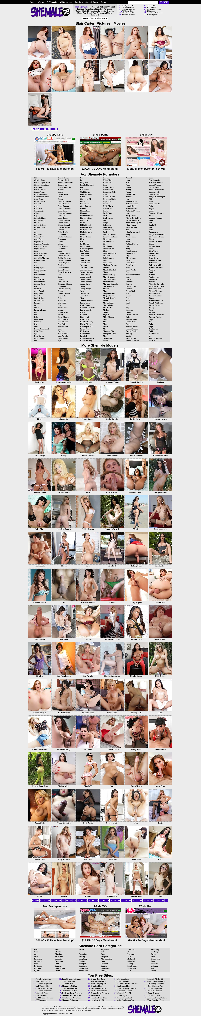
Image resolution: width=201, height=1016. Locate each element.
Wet (152, 968)
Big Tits (37, 971)
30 (148, 901)
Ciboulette (62, 239)
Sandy (128, 336)
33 (159, 901)
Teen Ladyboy (123, 981)
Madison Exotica (110, 265)
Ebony (57, 971)
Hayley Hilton (86, 218)
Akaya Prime (39, 192)
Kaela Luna (85, 303)
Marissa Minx (109, 286)
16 (97, 901)
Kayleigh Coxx (86, 326)
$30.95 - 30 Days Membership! (55, 168)
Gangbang (83, 959)
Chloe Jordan (63, 232)
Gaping (82, 961)
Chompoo (62, 234)
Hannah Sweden (86, 215)
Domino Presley (64, 289)
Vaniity (152, 270)
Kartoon (83, 315)
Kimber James (109, 187)
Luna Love (107, 263)
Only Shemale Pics (155, 986)
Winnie (152, 312)
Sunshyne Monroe (156, 213)
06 (60, 901)
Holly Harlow (86, 227)
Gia (81, 187)
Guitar (83, 208)
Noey (128, 239)
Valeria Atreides (155, 265)
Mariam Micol (109, 282)
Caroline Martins (65, 213)
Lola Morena (108, 258)
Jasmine (83, 265)
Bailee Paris (39, 300)
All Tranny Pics (127, 11)
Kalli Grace (85, 305)
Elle (59, 305)
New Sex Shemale (154, 991)
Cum (57, 963)
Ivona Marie (85, 246)
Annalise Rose (39, 256)
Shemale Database (128, 14)
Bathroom (38, 961)
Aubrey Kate (39, 279)
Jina (82, 298)
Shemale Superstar (128, 9)
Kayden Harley (86, 322)
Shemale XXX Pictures (71, 995)
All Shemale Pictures (154, 9)
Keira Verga (85, 329)
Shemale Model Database (127, 984)
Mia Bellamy (108, 303)
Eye (59, 341)
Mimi (105, 319)
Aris (35, 265)
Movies (41, 2)
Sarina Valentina (156, 182)
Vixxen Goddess (155, 296)
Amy (36, 232)
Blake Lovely (39, 338)
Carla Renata (63, 206)
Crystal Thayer (64, 253)
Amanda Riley (39, 220)
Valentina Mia (155, 260)
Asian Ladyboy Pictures (157, 998)
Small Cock (132, 966)
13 (86, 901)
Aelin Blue (38, 187)
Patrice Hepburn (133, 274)
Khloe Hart (107, 180)
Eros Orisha (63, 326)
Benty (36, 324)
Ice (81, 241)
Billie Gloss (38, 331)
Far (81, 178)
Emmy (60, 315)
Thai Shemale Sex (69, 988)
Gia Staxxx (84, 189)
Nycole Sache (131, 251)
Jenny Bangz (85, 289)
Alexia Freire (39, 201)
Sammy (129, 333)
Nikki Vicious (131, 227)
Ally (35, 215)
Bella (36, 317)
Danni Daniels (63, 270)
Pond (128, 300)
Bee (35, 312)
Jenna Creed (85, 277)
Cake (60, 197)
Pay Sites (79, 2)
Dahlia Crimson (64, 258)
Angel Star (38, 239)
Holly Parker (85, 230)
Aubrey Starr (39, 282)
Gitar (82, 197)
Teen (153, 956)
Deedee (61, 279)
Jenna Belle (85, 274)
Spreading (155, 949)
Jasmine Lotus (86, 270)
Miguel (106, 315)
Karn (82, 312)
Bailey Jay (38, 303)
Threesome (155, 959)
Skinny (130, 963)
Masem (106, 289)
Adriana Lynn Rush (42, 182)
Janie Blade (85, 263)
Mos (105, 336)
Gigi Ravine (85, 192)
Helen (82, 223)
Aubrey (37, 277)
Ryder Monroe (132, 329)
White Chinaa (155, 305)
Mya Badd (107, 338)
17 (100, 901)
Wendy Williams (156, 303)
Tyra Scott (153, 258)
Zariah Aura (154, 333)
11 (78, 901)
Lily (105, 244)
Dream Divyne (64, 293)
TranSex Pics (96, 986)
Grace (82, 201)
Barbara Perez (40, 310)
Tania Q (152, 225)
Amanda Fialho (40, 218)
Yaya (151, 319)
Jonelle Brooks (86, 300)
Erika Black (63, 319)
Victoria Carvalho (156, 284)
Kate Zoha (84, 319)
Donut (60, 291)
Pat (127, 272)
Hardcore (83, 966)
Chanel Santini (64, 225)
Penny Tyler (131, 286)
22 (119, 901)
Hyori (82, 239)
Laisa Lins (107, 208)
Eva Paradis (63, 336)
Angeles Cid (38, 241)
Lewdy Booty (108, 230)
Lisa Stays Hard (109, 253)
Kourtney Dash (109, 199)
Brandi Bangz (63, 178)
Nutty (128, 248)
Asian (36, 952)
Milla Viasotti (108, 317)
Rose (128, 324)
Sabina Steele (131, 331)
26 (133, 901)
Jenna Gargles (86, 279)
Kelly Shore (85, 333)
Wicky (152, 307)
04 (53, 129)
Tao (150, 227)
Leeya (105, 223)
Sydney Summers (156, 218)
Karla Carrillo (86, 310)
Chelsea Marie (64, 227)
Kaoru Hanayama (87, 307)
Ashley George (40, 270)
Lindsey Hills (108, 248)
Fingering (83, 954)
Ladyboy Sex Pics (98, 1000)
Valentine (153, 263)
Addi (36, 178)
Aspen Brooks (39, 274)
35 (167, 901)
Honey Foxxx (85, 237)
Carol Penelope (64, 211)
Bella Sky (37, 322)
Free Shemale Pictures (155, 13)
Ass (35, 954)
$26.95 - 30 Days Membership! (55, 940)
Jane (82, 258)
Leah (105, 215)
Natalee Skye (131, 201)
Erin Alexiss (63, 322)
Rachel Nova (131, 322)
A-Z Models (52, 2)
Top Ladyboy (123, 995)
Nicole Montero (132, 220)
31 (152, 901)
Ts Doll (152, 256)
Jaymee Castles (86, 272)
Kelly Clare (85, 331)
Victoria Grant (155, 289)
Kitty (105, 194)
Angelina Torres (40, 246)
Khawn (106, 178)
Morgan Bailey (109, 333)
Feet (80, 952)
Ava (35, 286)
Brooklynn (62, 185)
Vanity (152, 272)
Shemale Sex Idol (124, 998)
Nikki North (131, 225)
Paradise (129, 265)
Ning (128, 234)
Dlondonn (62, 286)
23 (122, 901)
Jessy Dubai (85, 296)
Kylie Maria (108, 206)
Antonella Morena (41, 258)
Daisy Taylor (63, 263)
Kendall (83, 336)
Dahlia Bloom (63, 256)
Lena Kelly (107, 227)
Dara (60, 277)
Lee (104, 220)
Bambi (36, 307)
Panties (104, 966)
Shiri (151, 199)
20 (111, 901)
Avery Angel (39, 291)
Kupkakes (107, 201)
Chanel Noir (63, 223)
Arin (35, 263)
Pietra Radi (130, 291)
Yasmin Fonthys (155, 317)
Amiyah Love (39, 227)
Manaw (106, 267)
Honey (83, 234)
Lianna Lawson (109, 234)
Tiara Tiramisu (155, 241)
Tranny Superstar (154, 988)
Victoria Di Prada (156, 286)
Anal (36, 949)
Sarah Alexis (154, 180)
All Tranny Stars (128, 7)
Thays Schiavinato (157, 234)
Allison (36, 213)
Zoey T (152, 341)
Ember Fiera (63, 307)
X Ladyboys (151, 7)
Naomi (128, 192)
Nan (127, 182)
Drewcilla (62, 296)
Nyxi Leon (130, 253)
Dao (59, 274)
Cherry (61, 230)
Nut (127, 246)
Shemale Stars (152, 6)
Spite (151, 206)
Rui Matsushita (132, 326)
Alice (36, 206)
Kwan (105, 204)
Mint (105, 324)
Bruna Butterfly (64, 187)
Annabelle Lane (40, 253)
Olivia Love (131, 258)
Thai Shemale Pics (128, 13)
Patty (128, 277)
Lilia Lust (107, 239)
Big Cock (37, 968)
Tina (151, 248)
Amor (36, 230)
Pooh (128, 303)
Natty (128, 213)
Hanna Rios (85, 211)
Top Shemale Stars (98, 988)
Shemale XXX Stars (70, 986)
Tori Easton (154, 253)
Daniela (61, 265)
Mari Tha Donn (109, 279)
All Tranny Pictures (155, 984)
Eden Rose (62, 300)
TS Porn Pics (67, 984)
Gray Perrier (85, 206)
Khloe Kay (107, 182)
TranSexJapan (153, 995)
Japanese (105, 949)
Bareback (38, 959)
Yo (150, 322)
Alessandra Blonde (41, 197)
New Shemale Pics (98, 981)
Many (105, 272)
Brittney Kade (63, 180)
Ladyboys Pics (123, 986)
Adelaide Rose (39, 180)
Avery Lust (38, 293)
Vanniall (152, 274)
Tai (150, 223)
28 (141, 901)
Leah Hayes (108, 218)
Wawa (151, 298)
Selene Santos (154, 187)
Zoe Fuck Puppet (156, 338)
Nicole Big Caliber (133, 218)
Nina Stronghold (132, 232)
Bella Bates (38, 319)
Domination (60, 968)
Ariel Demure (39, 260)
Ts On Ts (154, 963)
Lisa (105, 251)
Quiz (128, 317)
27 (137, 901)
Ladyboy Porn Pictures (72, 993)
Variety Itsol (154, 277)
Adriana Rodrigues (41, 185)
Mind (105, 322)
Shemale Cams (91, 2)
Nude (103, 961)
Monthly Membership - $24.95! (146, 168)
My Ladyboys (123, 979)
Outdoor (104, 963)
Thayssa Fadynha (156, 237)
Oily (127, 256)
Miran (105, 326)
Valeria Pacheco (156, 267)
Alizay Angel (39, 211)
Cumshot (58, 966)
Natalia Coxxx (132, 204)
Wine (151, 310)
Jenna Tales (85, 284)
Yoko (151, 324)
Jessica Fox (85, 293)
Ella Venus (62, 303)
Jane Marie (85, 260)
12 (82, 901)
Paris (128, 267)
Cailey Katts (63, 194)
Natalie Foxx (131, 206)
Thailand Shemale (125, 991)
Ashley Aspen (39, 267)
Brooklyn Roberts (65, 182)
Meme (105, 300)
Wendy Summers (156, 300)
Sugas (151, 208)
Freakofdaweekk (87, 185)
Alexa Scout (38, 199)
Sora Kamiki (154, 204)
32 (156, 901)
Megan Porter (109, 293)
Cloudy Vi (62, 248)
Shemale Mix (96, 995)
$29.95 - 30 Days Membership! (100, 940)
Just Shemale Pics (69, 991)
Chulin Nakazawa (65, 237)
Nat (127, 199)
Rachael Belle (131, 319)
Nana (128, 185)
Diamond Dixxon (65, 284)
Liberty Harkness (110, 237)
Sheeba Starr (154, 194)
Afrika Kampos (40, 189)
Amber (36, 223)
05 (56, 129)
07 (64, 901)
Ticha (151, 244)
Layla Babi (107, 213)
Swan (151, 215)
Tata (151, 230)
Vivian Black (154, 293)
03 (49, 129)
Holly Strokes (86, 232)
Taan (151, 220)
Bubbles (61, 189)
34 (163, 901)
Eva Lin (61, 331)
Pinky (128, 296)
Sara (151, 178)
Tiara (151, 239)
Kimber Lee (108, 189)
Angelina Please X (41, 244)
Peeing (104, 971)
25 (130, 901)
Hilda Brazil (85, 225)
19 (108, 901)
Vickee (152, 282)
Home (32, 2)
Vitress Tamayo (155, 291)
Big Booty (38, 966)
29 (144, 901)
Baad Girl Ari (39, 298)
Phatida (129, 289)
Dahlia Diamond (64, 260)
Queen (128, 312)
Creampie (59, 961)
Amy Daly (38, 234)
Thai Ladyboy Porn (155, 1000)
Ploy (128, 298)
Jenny (82, 286)
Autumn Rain (39, 284)
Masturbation (106, 959)
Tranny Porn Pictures (100, 993)
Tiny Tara (153, 251)
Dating (103, 2)
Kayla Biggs (85, 324)
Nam (128, 180)
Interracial (83, 971)
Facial (81, 949)
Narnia (129, 197)
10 (75, 901)
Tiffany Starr (154, 246)
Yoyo (151, 326)
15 (93, 901)
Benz (36, 326)
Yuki (151, 331)
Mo (104, 329)
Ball (35, 305)
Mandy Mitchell (109, 270)
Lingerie (104, 956)
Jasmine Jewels (86, 267)
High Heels (83, 968)
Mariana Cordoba (110, 284)
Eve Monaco (63, 338)
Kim (105, 185)
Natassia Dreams (133, 211)
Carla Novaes (63, 204)
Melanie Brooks (109, 298)
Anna (36, 251)
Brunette (58, 959)
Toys (153, 961)
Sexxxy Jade (154, 192)
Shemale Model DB (155, 979)
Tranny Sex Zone (98, 979)
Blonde (58, 952)
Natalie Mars (131, 208)
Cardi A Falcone (64, 201)
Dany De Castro (64, 272)
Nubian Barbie (132, 244)
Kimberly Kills (109, 192)
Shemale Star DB (124, 993)
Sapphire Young (132, 341)
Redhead (131, 959)
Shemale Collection (70, 1000)
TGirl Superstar (152, 14)
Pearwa (129, 284)
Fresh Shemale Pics (99, 991)
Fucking (82, 956)
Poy (127, 307)
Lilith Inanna (108, 241)
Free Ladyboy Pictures (126, 988)
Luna (105, 260)
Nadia (105, 341)
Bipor (36, 333)
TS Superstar (151, 11)
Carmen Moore (64, 208)
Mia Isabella (108, 305)
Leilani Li (107, 225)
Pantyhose (105, 968)
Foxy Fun (84, 182)
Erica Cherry (63, 317)
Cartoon (61, 215)
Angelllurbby (39, 248)
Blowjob (58, 954)
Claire (60, 244)
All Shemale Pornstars (71, 998)
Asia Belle (38, 272)
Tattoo (153, 954)
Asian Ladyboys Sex (125, 1000)
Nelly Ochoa (131, 215)
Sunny (151, 211)
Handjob (82, 963)
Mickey (106, 310)
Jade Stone (84, 253)
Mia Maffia (107, 307)
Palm (128, 260)
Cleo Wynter (63, 246)
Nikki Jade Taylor (133, 223)
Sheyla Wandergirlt (157, 197)
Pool (129, 952)
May (105, 291)
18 (104, 901)
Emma (60, 310)
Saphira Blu (131, 338)
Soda (151, 201)
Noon (128, 241)
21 (115, 901)
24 (126, 901)
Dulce (60, 298)
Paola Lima (131, 263)
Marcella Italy (109, 274)
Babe (36, 956)
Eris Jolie (62, 324)
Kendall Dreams (87, 338)
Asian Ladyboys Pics (156, 981)
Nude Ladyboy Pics (99, 998)
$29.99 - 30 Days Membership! (146, 940)
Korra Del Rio (109, 197)
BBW (36, 963)
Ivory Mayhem (86, 248)
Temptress (153, 232)
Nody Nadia (131, 237)
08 (67, 901)
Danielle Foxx (63, 267)
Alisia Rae (38, 208)
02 (45, 129)
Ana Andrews (39, 237)
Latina (104, 952)
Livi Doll (107, 256)
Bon (35, 341)
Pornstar (131, 954)
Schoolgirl (131, 961)
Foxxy (82, 180)
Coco (60, 251)
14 (89, 901)
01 (41, 129)
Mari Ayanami (109, 277)
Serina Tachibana (156, 189)
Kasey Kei (84, 317)
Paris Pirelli (131, 270)
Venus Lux (153, 279)
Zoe (150, 336)
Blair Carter (39, 336)
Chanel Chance (64, 220)
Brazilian (59, 956)
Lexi (105, 232)
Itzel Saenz (84, 244)
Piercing (130, 949)
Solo (129, 971)
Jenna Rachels (86, 282)
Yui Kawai (153, 329)
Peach (128, 279)
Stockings (155, 952)
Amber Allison (39, 225)
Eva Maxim (63, 333)
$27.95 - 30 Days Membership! (100, 168)
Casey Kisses (63, 218)
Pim (127, 293)
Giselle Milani (86, 194)
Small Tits (131, 968)
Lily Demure (108, 246)
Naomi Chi (130, 194)
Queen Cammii (132, 315)
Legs (103, 954)
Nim (127, 230)
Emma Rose (63, 312)
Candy (60, 199)
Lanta (105, 211)
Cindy (60, 241)
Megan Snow (108, 296)
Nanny (128, 189)
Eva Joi (61, 329)
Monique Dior (109, 331)
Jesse (82, 291)
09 (71, 901)
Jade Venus (84, 256)
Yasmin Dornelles (156, 315)
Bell (35, 315)
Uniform (154, 966)
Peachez (129, 282)
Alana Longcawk (41, 194)
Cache (60, 192)
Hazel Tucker (85, 220)
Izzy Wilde (84, 251)
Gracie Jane (85, 204)
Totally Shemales (128, 6)
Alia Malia (38, 204)
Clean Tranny (153, 993)
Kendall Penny (86, 341)
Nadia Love (131, 178)
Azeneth (37, 296)
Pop (127, 305)
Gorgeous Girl (86, 199)
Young (153, 971)
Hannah (83, 213)
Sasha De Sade (155, 185)
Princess (129, 310)
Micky (105, 312)
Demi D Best (63, 282)
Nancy (128, 187)
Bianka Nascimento (42, 329)
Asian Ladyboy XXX (99, 984)
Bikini (57, 949)
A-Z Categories (65, 2)
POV (129, 956)
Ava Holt (37, 289)
